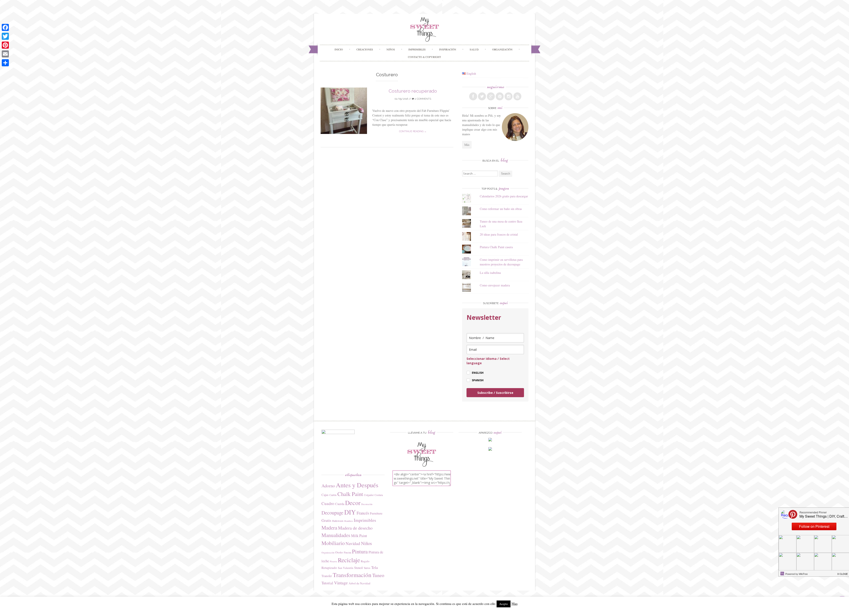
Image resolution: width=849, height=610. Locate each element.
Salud (474, 49)
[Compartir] (5, 62)
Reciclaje (349, 560)
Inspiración (447, 49)
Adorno (328, 486)
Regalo (365, 561)
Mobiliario (333, 543)
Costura (379, 495)
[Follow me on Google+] (491, 96)
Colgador (369, 495)
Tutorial (327, 582)
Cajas (325, 495)
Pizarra (333, 561)
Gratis (326, 520)
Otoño (339, 552)
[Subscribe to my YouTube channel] (517, 96)
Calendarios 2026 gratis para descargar (504, 196)
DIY (350, 512)
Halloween (337, 520)
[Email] (5, 54)
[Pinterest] (5, 45)
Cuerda (339, 504)
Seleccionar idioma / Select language (488, 360)
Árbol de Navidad (359, 583)
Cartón (333, 495)
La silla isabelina (490, 273)
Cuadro (327, 503)
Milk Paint (359, 535)
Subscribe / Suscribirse (495, 393)
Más (466, 145)
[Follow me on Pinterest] (500, 96)
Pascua (347, 552)
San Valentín (345, 568)
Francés (363, 513)
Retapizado (329, 567)
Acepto (503, 604)
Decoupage (332, 512)
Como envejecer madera (495, 285)
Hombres (348, 520)
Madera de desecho (355, 528)
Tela (374, 567)
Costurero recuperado (413, 91)
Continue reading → (412, 131)
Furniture (376, 513)
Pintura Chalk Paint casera (496, 247)
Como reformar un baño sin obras (501, 209)
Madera (329, 527)
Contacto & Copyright (424, 57)
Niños (390, 49)
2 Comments (422, 98)
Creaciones (364, 49)
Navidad (353, 543)
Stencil (358, 568)
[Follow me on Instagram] (508, 96)
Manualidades (335, 535)
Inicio (339, 49)
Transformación (352, 575)
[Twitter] (5, 36)
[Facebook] (5, 27)
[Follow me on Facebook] (473, 96)
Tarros (367, 568)
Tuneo (378, 575)
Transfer (326, 576)
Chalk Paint (350, 494)
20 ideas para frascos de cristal (499, 234)
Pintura (360, 551)
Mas (514, 603)
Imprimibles (365, 520)
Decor (352, 502)
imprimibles (417, 49)
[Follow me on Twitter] (482, 96)
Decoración (366, 504)
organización (502, 49)
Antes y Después (357, 485)
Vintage (341, 583)
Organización (327, 552)
